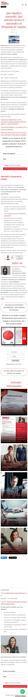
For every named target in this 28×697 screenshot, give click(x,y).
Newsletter (10, 364)
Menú (25, 4)
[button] (22, 4)
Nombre (14, 352)
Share (4, 557)
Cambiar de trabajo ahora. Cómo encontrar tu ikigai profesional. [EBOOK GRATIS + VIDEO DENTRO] (13, 122)
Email (14, 356)
